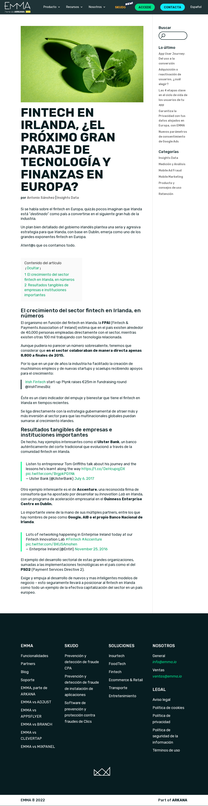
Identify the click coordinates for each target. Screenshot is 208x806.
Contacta (172, 7)
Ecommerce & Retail (126, 680)
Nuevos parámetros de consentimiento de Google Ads (173, 136)
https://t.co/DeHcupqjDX (103, 469)
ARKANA (179, 800)
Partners (28, 664)
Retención (166, 194)
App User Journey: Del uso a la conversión (172, 58)
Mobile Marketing (171, 177)
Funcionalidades (34, 656)
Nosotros (95, 7)
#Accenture (92, 539)
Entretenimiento (122, 696)
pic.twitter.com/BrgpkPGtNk (50, 473)
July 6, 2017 (84, 478)
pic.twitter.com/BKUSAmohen (51, 544)
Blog (25, 672)
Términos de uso (166, 750)
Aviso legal (161, 699)
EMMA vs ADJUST (36, 702)
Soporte (28, 680)
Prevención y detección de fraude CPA (82, 662)
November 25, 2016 (91, 549)
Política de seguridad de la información (165, 736)
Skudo (120, 7)
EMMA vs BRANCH (36, 724)
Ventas (158, 670)
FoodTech (117, 664)
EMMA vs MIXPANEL (38, 746)
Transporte (118, 688)
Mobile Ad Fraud (170, 170)
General (159, 656)
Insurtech (117, 656)
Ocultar (33, 268)
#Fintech (73, 539)
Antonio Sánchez (41, 198)
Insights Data (68, 198)
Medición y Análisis (172, 164)
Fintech (115, 672)
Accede (145, 7)
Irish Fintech (35, 382)
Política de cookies (168, 708)
